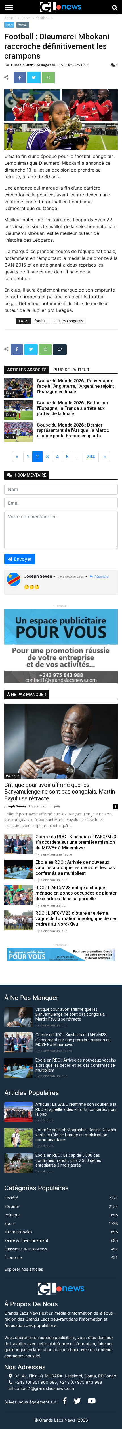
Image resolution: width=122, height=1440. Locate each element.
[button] (12, 646)
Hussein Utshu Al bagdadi (33, 65)
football (42, 18)
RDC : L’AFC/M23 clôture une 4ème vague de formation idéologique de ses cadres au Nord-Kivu (76, 918)
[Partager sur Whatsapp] (48, 77)
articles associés (27, 370)
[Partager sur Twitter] (34, 77)
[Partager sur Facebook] (20, 77)
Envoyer (22, 559)
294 (91, 456)
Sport (26, 18)
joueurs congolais (68, 320)
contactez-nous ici (22, 1355)
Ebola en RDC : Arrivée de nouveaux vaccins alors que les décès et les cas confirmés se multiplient (75, 868)
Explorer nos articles (23, 1269)
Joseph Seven (15, 806)
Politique (13, 776)
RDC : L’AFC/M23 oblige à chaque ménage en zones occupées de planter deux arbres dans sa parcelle (76, 893)
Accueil (10, 18)
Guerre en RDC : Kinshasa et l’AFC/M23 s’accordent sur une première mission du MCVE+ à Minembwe (75, 842)
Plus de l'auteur (71, 370)
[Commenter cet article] (60, 349)
